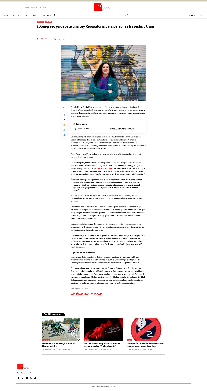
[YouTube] (191, 15)
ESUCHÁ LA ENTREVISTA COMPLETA (122, 129)
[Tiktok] (197, 15)
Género (48, 21)
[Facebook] (187, 15)
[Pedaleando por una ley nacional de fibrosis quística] (61, 329)
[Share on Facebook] (50, 39)
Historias (46, 340)
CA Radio (41, 21)
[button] (54, 15)
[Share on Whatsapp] (59, 39)
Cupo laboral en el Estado (83, 129)
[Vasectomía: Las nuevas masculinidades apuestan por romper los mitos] (146, 329)
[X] (189, 15)
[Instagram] (194, 15)
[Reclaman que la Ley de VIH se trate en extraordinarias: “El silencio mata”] (103, 329)
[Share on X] (55, 39)
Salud (87, 340)
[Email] (64, 125)
